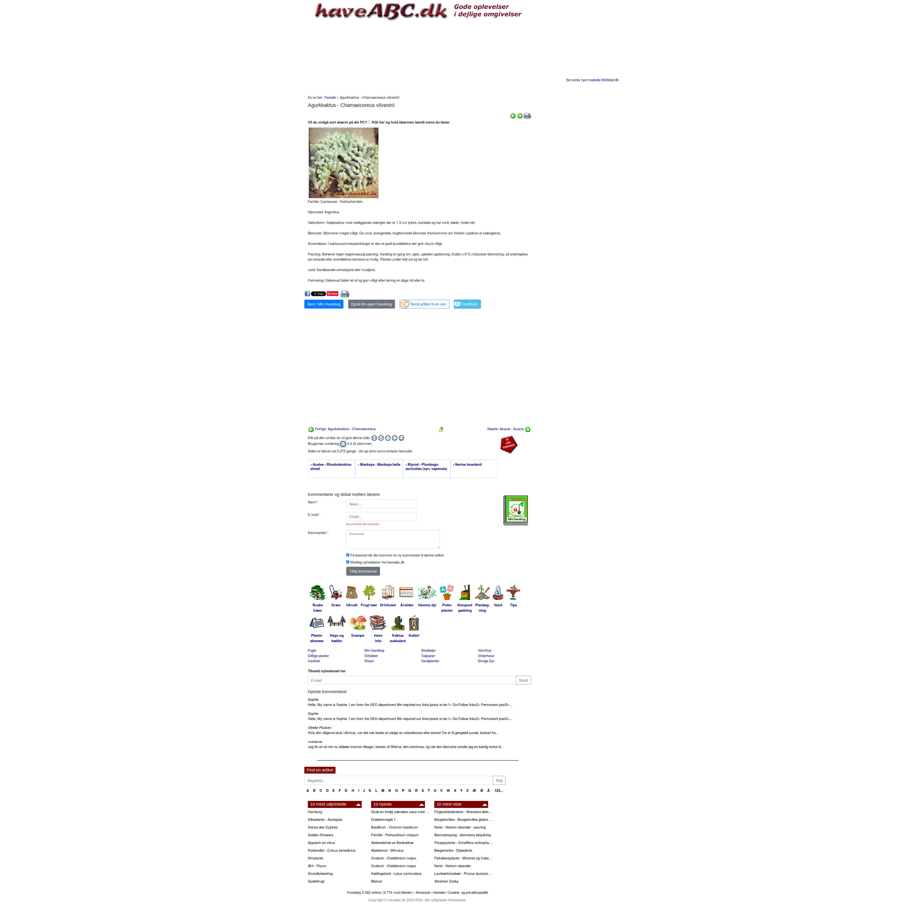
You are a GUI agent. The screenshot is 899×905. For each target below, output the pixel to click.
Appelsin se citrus (321, 842)
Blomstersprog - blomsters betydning (462, 834)
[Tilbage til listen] (441, 428)
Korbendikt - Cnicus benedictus (332, 850)
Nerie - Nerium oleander (452, 865)
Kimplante (315, 857)
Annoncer (423, 892)
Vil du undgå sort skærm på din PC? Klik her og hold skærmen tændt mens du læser (379, 122)
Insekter (314, 660)
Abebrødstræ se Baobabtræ (392, 842)
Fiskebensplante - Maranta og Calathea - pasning (463, 857)
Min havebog (374, 650)
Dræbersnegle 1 (383, 819)
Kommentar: (318, 532)
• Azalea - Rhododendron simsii (330, 466)
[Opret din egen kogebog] (516, 510)
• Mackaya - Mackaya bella (379, 464)
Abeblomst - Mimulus (387, 850)
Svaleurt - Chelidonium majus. (394, 857)
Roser (369, 660)
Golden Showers (320, 834)
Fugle (312, 650)
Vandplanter (430, 660)
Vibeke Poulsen (319, 727)
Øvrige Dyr (486, 660)
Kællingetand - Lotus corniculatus (396, 873)
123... (498, 790)
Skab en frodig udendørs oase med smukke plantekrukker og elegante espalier (400, 811)
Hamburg (315, 811)
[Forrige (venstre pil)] (512, 115)
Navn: (313, 501)
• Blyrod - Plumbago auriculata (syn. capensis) (426, 466)
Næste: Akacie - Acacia (506, 428)
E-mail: (314, 514)
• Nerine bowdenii (467, 464)
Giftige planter (318, 655)
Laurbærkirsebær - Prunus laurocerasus (463, 873)
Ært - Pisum (317, 865)
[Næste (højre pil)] (519, 115)
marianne (315, 741)
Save (334, 293)
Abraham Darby (446, 881)
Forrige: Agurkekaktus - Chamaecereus (345, 428)
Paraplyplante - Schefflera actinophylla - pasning (463, 842)
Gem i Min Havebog (323, 304)
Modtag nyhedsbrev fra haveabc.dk (377, 562)
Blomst (376, 881)
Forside (330, 97)
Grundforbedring (320, 873)
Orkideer (371, 655)
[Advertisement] (419, 57)
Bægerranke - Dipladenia (453, 850)
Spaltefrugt (316, 881)
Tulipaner (428, 655)
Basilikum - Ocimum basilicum (394, 827)
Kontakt (439, 892)
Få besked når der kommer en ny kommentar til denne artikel (397, 554)
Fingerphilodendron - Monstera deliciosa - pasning (463, 811)
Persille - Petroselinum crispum (395, 834)
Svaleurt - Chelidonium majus (393, 865)
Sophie (313, 699)
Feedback (469, 304)
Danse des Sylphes (323, 827)
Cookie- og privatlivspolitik (468, 892)
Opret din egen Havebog (371, 304)
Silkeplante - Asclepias (325, 819)
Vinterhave (486, 655)
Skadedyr (428, 650)
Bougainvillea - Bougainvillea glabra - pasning (463, 819)
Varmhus (485, 650)
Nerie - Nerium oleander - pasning (460, 827)
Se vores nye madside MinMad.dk (592, 79)
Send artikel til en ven (428, 304)
